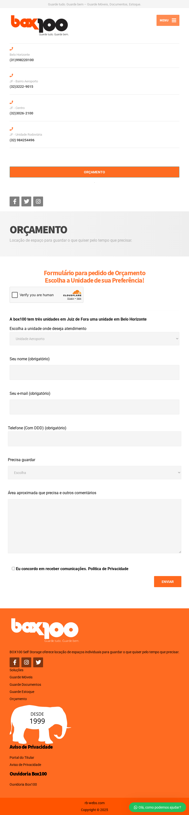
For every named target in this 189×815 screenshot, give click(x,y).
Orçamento (18, 699)
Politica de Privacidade (108, 568)
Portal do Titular (22, 758)
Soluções (16, 670)
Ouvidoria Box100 (23, 784)
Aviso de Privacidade (25, 765)
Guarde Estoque (22, 692)
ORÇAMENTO (94, 172)
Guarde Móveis (21, 677)
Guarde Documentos (25, 685)
